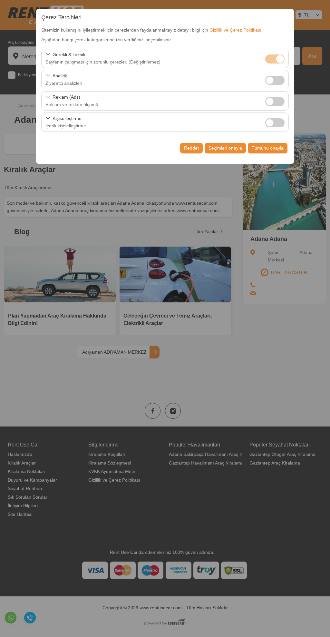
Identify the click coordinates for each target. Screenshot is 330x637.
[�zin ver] (275, 79)
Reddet (191, 148)
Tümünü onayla (268, 148)
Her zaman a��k (275, 59)
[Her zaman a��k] (275, 58)
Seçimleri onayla (225, 148)
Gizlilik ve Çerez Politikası (235, 30)
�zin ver (275, 80)
